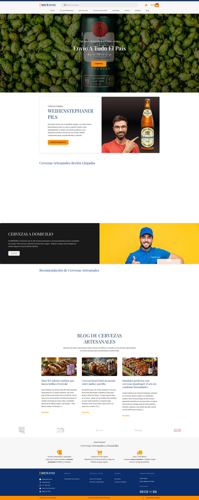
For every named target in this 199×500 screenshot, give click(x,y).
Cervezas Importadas (100, 10)
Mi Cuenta (118, 479)
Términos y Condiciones (97, 482)
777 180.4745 (46, 485)
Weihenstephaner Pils (58, 142)
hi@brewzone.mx (47, 479)
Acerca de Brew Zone (48, 488)
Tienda (52, 10)
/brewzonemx (46, 482)
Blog (147, 10)
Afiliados (138, 10)
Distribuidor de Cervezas (71, 479)
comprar (14, 253)
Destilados (116, 10)
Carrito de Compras (120, 482)
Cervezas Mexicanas (66, 10)
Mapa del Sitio (46, 491)
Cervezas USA (83, 10)
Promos (127, 10)
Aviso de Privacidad (95, 479)
